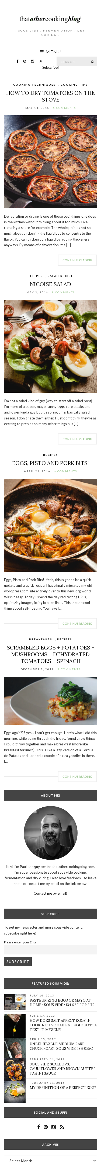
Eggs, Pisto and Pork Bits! (50, 463)
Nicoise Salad (50, 284)
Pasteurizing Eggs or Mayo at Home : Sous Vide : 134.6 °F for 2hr (62, 1002)
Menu (52, 52)
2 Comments (69, 669)
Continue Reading (77, 260)
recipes (35, 275)
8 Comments (63, 292)
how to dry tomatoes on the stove (50, 96)
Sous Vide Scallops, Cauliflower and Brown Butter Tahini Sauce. (63, 1069)
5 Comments (64, 107)
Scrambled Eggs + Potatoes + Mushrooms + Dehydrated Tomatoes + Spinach (51, 654)
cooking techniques (34, 84)
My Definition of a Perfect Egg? (63, 1087)
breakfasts (40, 639)
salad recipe (60, 275)
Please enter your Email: (21, 942)
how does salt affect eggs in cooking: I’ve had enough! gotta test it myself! (63, 1025)
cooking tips (74, 84)
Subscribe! (50, 67)
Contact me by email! (50, 893)
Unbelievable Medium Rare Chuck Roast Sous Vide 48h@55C (61, 1046)
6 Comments (65, 471)
